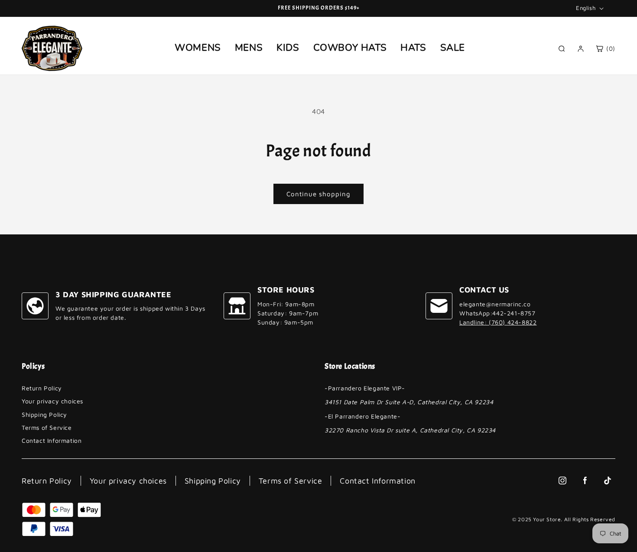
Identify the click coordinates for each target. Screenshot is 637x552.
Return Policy (42, 388)
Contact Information (51, 440)
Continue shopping (318, 194)
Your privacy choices (52, 401)
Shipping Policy (44, 414)
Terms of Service (47, 427)
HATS (413, 47)
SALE (452, 47)
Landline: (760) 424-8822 (497, 322)
